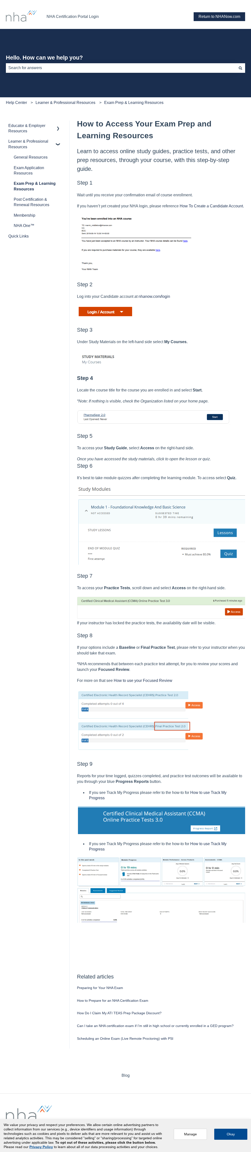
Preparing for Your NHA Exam (100, 988)
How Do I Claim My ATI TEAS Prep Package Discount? (119, 1013)
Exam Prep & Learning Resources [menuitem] (35, 186)
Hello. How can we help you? (44, 57)
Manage (190, 1134)
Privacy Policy (41, 1147)
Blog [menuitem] (126, 1075)
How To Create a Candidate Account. (212, 206)
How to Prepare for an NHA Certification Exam (112, 1000)
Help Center (16, 102)
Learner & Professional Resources (65, 102)
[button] (58, 126)
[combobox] (121, 68)
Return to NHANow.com (219, 16)
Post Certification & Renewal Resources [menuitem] (31, 202)
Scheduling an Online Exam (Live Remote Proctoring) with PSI (125, 1038)
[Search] (240, 68)
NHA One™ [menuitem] (24, 226)
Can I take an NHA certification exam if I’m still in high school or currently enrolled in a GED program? (155, 1026)
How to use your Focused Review (143, 680)
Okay (231, 1134)
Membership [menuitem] (24, 215)
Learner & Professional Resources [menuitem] (28, 144)
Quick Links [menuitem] (18, 236)
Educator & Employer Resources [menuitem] (26, 128)
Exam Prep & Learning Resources (133, 102)
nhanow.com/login (154, 296)
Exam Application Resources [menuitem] (29, 170)
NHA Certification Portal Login (73, 16)
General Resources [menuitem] (31, 157)
